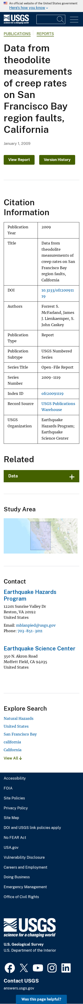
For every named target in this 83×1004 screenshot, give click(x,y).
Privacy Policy (16, 808)
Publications (17, 34)
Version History (57, 160)
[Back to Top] (66, 987)
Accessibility (15, 778)
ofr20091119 (53, 393)
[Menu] (74, 19)
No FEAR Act (15, 838)
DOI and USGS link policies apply (32, 828)
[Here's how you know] (41, 6)
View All (11, 758)
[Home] (16, 23)
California (12, 750)
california (12, 742)
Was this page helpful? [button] (41, 999)
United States (16, 726)
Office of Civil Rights (21, 897)
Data (13, 476)
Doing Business (17, 877)
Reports (45, 34)
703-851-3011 (30, 631)
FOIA (8, 788)
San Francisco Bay (20, 734)
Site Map (11, 818)
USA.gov (11, 848)
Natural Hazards (18, 718)
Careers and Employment (25, 867)
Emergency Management (25, 887)
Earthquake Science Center (39, 648)
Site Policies (14, 798)
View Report (19, 160)
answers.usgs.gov (19, 988)
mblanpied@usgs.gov (36, 625)
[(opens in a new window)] (10, 967)
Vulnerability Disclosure (24, 857)
